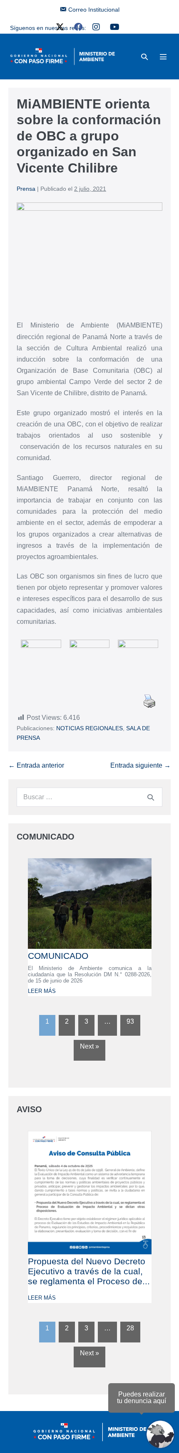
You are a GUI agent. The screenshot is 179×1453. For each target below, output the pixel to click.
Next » (89, 1046)
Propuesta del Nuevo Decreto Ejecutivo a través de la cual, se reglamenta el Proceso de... (89, 1271)
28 (130, 1328)
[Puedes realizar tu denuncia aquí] (160, 1434)
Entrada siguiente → (140, 765)
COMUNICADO (58, 955)
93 (130, 1021)
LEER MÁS (42, 991)
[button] (144, 56)
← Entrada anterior (36, 765)
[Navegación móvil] (163, 56)
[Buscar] (150, 797)
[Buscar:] (89, 796)
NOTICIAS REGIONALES (89, 728)
